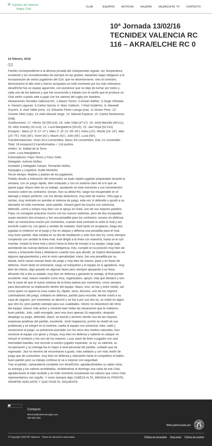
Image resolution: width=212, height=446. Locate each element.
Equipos (109, 6)
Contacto (193, 6)
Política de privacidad (155, 437)
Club (89, 6)
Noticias (127, 6)
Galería (146, 6)
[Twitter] (170, 411)
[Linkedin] (200, 411)
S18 (10, 65)
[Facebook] (160, 411)
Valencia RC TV (169, 6)
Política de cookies (194, 437)
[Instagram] (180, 411)
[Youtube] (190, 411)
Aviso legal (175, 437)
